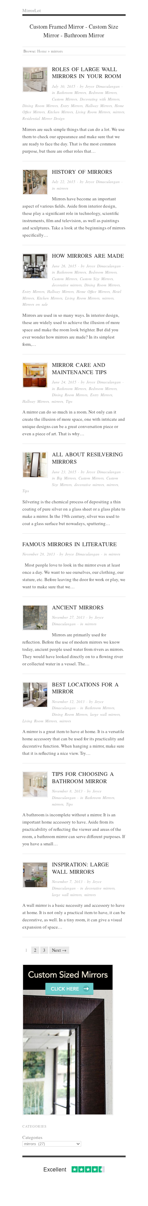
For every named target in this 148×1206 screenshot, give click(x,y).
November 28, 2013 (38, 554)
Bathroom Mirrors (71, 92)
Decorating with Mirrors (99, 99)
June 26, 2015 (64, 265)
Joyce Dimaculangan (102, 86)
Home (42, 51)
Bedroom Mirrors (103, 92)
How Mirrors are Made (88, 255)
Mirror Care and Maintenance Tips (79, 368)
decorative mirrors (67, 284)
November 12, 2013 (68, 701)
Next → (59, 950)
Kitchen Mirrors (60, 111)
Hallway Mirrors (98, 105)
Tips (69, 401)
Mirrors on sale (35, 304)
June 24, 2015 (64, 381)
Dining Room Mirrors (40, 105)
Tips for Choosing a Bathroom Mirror (83, 777)
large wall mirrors (105, 714)
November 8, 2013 (67, 791)
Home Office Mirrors (93, 291)
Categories (32, 1137)
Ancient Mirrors (78, 607)
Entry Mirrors (72, 105)
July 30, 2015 (63, 86)
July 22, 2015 (63, 181)
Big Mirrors (66, 478)
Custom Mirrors (64, 99)
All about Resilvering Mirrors (87, 457)
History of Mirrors (82, 171)
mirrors (118, 111)
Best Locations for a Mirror (85, 688)
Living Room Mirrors (93, 111)
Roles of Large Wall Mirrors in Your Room (86, 72)
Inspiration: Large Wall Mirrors (80, 868)
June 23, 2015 (64, 471)
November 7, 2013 (67, 881)
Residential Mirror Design (43, 118)
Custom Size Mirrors (96, 278)
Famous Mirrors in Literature (69, 544)
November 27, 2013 (68, 617)
